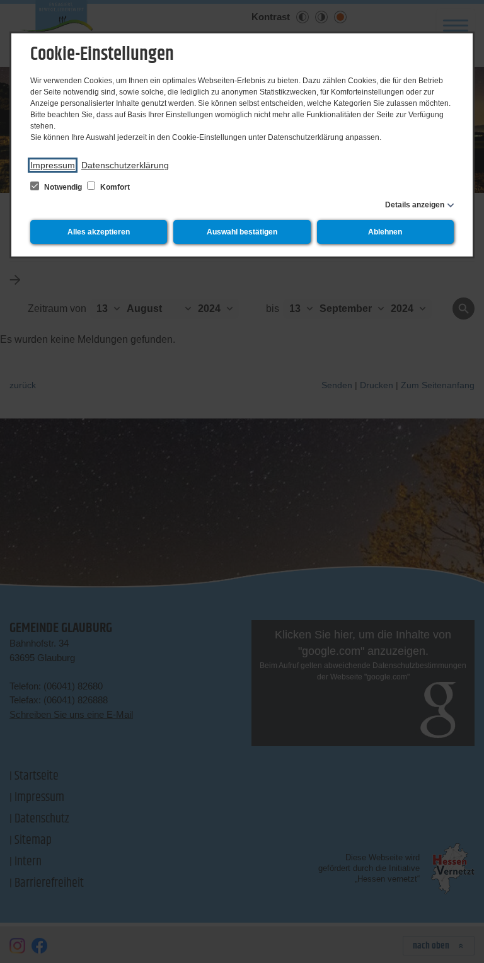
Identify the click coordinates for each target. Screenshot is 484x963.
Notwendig (63, 187)
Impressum (52, 165)
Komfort (114, 187)
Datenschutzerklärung (125, 165)
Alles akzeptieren (98, 232)
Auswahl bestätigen (242, 232)
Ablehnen (385, 232)
